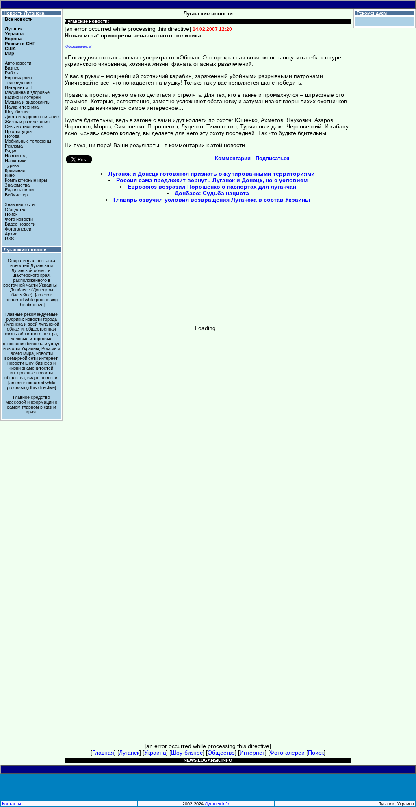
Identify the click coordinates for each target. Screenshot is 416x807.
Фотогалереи (18, 228)
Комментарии (233, 158)
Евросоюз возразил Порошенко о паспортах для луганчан (212, 186)
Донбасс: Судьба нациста (212, 193)
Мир (9, 53)
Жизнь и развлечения (27, 121)
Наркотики (15, 160)
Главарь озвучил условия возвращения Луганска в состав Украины (211, 199)
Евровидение (18, 77)
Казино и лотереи (23, 97)
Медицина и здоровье (27, 92)
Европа (13, 38)
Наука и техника (22, 106)
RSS (9, 238)
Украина (14, 33)
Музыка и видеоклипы (27, 102)
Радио (11, 150)
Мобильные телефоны (28, 141)
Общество (15, 209)
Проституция (18, 131)
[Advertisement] (139, 267)
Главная (103, 752)
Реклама (14, 146)
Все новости (19, 19)
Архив (11, 233)
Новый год (15, 155)
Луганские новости (25, 249)
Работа (12, 72)
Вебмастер (16, 194)
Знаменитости (20, 204)
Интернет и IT (19, 87)
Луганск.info (217, 803)
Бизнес (12, 67)
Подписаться (273, 158)
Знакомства (17, 185)
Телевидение (18, 82)
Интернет (252, 752)
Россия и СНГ (20, 43)
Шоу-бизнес (17, 111)
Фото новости (19, 219)
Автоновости (18, 63)
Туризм (12, 165)
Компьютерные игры (26, 180)
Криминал (15, 170)
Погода (12, 136)
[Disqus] (208, 433)
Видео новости (20, 224)
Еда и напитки (19, 189)
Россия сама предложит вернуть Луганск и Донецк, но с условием (212, 180)
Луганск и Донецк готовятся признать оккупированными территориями (211, 173)
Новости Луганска (24, 13)
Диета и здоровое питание (32, 116)
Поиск (11, 214)
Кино (10, 175)
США (10, 48)
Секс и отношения (24, 126)
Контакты (11, 803)
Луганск (14, 28)
